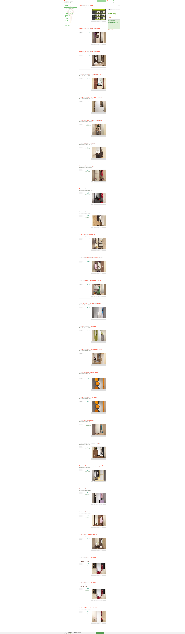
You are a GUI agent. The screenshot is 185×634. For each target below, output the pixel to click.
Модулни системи (111, 14)
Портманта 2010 (69, 7)
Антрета (67, 5)
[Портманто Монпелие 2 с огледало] (98, 383)
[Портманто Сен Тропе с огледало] (98, 543)
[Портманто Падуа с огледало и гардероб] (98, 452)
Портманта (110, 16)
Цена (115, 9)
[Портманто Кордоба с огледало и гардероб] (98, 266)
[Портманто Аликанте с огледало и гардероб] (98, 106)
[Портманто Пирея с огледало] (98, 498)
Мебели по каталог (102, 1)
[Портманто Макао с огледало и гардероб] (98, 312)
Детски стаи (67, 15)
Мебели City (68, 25)
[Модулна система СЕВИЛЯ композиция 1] (98, 37)
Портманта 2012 (69, 11)
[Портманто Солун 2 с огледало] (98, 594)
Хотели (66, 20)
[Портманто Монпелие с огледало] (98, 406)
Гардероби (110, 13)
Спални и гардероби (69, 17)
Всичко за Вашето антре (70, 9)
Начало (94, 1)
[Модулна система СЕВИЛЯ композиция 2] (98, 60)
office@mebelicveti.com (115, 2)
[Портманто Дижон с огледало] (98, 175)
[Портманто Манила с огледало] (98, 335)
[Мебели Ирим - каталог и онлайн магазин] (69, 1)
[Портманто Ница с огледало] (98, 429)
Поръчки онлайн (116, 1)
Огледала (117, 14)
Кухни (66, 23)
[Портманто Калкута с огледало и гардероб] (98, 221)
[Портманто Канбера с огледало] (98, 244)
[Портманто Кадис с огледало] (98, 198)
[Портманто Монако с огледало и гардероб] (98, 358)
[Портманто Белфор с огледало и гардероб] (98, 129)
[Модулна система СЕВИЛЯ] (98, 14)
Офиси (66, 18)
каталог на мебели (116, 22)
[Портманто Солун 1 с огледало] (98, 569)
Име (109, 9)
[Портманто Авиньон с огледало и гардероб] (98, 83)
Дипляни (67, 27)
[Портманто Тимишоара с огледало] (98, 617)
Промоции (109, 1)
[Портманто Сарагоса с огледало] (98, 521)
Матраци (67, 22)
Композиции (115, 13)
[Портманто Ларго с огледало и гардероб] (98, 289)
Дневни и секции (69, 13)
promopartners (69, 633)
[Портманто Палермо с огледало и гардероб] (98, 475)
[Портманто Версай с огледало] (98, 152)
